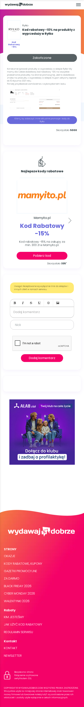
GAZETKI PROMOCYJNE (20, 571)
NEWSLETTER (13, 655)
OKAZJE (9, 556)
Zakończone (42, 58)
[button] (14, 303)
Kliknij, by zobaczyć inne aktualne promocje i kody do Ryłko (42, 120)
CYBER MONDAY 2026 (19, 593)
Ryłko (25, 25)
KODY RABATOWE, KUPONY (23, 563)
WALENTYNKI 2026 (16, 601)
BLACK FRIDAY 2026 (17, 586)
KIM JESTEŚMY (14, 617)
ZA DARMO (11, 578)
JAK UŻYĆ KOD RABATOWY (23, 624)
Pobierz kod (42, 255)
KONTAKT (10, 648)
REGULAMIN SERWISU (18, 632)
